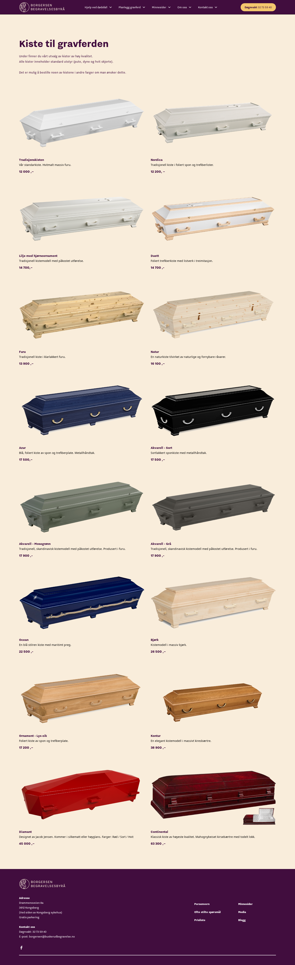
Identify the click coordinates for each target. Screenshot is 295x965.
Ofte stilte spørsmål (207, 912)
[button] (98, 7)
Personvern (202, 904)
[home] (42, 7)
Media (242, 912)
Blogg (242, 920)
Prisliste (199, 920)
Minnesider (245, 904)
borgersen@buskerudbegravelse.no (52, 936)
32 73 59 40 (258, 7)
